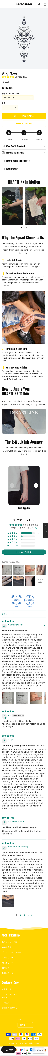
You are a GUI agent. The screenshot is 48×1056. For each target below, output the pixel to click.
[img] (8, 621)
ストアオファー (8, 989)
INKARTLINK (19, 1043)
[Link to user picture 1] (8, 698)
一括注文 (6, 1003)
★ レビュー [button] (46, 530)
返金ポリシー (7, 958)
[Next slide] (43, 208)
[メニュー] (3, 4)
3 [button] (24, 915)
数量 (3, 103)
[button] (39, 4)
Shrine (36, 1043)
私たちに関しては (9, 942)
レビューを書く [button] (23, 552)
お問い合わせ (7, 973)
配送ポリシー (7, 963)
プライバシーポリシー (11, 952)
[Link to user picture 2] (22, 698)
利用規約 (6, 968)
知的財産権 (7, 947)
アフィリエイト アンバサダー (12, 996)
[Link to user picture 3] (36, 698)
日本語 (22, 1025)
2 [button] (20, 915)
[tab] (22, 227)
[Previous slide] (5, 208)
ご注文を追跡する (9, 1008)
